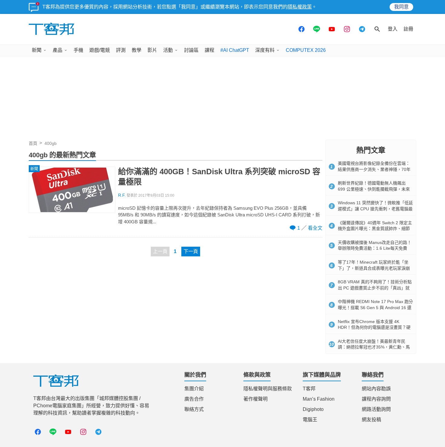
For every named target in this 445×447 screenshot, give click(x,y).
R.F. (122, 195)
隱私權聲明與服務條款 (267, 388)
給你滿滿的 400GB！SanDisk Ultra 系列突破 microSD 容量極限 (219, 176)
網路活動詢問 (376, 409)
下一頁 (190, 251)
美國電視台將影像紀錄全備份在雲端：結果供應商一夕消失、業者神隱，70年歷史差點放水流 (374, 169)
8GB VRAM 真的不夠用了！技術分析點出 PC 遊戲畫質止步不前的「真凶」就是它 (375, 287)
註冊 (408, 29)
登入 (392, 29)
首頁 (33, 143)
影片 (152, 50)
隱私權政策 (300, 6)
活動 (168, 50)
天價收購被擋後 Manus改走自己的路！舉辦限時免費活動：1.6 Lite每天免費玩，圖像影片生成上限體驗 (374, 248)
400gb (50, 143)
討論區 (191, 50)
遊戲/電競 (99, 50)
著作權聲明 (255, 399)
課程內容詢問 (376, 399)
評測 (121, 50)
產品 (57, 50)
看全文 (315, 228)
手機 (78, 50)
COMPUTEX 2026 (306, 50)
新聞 (36, 50)
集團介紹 (194, 388)
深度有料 (265, 50)
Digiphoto (313, 409)
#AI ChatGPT (234, 50)
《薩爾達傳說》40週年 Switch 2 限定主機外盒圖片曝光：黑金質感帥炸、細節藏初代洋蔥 (375, 228)
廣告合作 (194, 399)
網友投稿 (371, 419)
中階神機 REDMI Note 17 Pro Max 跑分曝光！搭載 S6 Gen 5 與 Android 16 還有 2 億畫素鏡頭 (375, 307)
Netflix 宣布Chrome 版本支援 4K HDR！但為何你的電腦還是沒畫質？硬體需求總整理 (374, 327)
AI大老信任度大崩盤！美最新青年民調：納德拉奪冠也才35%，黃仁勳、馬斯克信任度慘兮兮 (374, 347)
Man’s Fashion (319, 399)
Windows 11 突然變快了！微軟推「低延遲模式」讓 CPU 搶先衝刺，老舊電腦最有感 (375, 208)
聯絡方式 (194, 409)
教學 (136, 50)
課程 (209, 50)
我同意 (401, 6)
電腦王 (310, 419)
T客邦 (309, 388)
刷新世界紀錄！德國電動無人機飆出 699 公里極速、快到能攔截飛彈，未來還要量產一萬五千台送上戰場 (374, 189)
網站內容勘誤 (376, 388)
